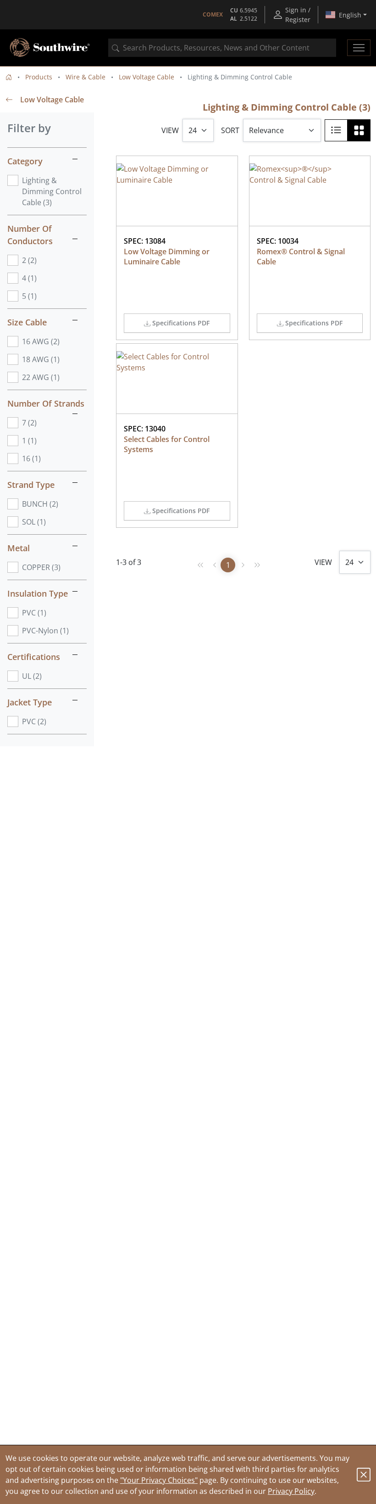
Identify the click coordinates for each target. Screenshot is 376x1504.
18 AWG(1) (41, 359)
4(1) (29, 278)
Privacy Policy (291, 1491)
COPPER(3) (41, 567)
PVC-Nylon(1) (45, 631)
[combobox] (222, 48)
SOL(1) (34, 522)
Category (25, 161)
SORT (230, 130)
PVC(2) (34, 721)
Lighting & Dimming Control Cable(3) (52, 191)
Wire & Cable (85, 77)
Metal (18, 548)
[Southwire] (50, 48)
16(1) (31, 458)
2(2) (29, 260)
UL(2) (32, 676)
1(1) (29, 441)
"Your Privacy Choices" (159, 1480)
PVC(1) (34, 613)
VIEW (170, 130)
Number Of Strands (45, 403)
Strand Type (31, 484)
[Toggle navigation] (358, 47)
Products (38, 77)
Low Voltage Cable (146, 77)
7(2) (29, 423)
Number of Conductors (30, 234)
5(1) (29, 296)
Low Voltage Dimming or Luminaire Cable (167, 256)
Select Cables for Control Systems (167, 444)
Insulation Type (37, 593)
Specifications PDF (181, 323)
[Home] (9, 77)
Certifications (33, 656)
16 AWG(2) (41, 341)
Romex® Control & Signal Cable (302, 256)
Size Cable (27, 322)
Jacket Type (29, 702)
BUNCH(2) (40, 504)
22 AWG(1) (41, 377)
